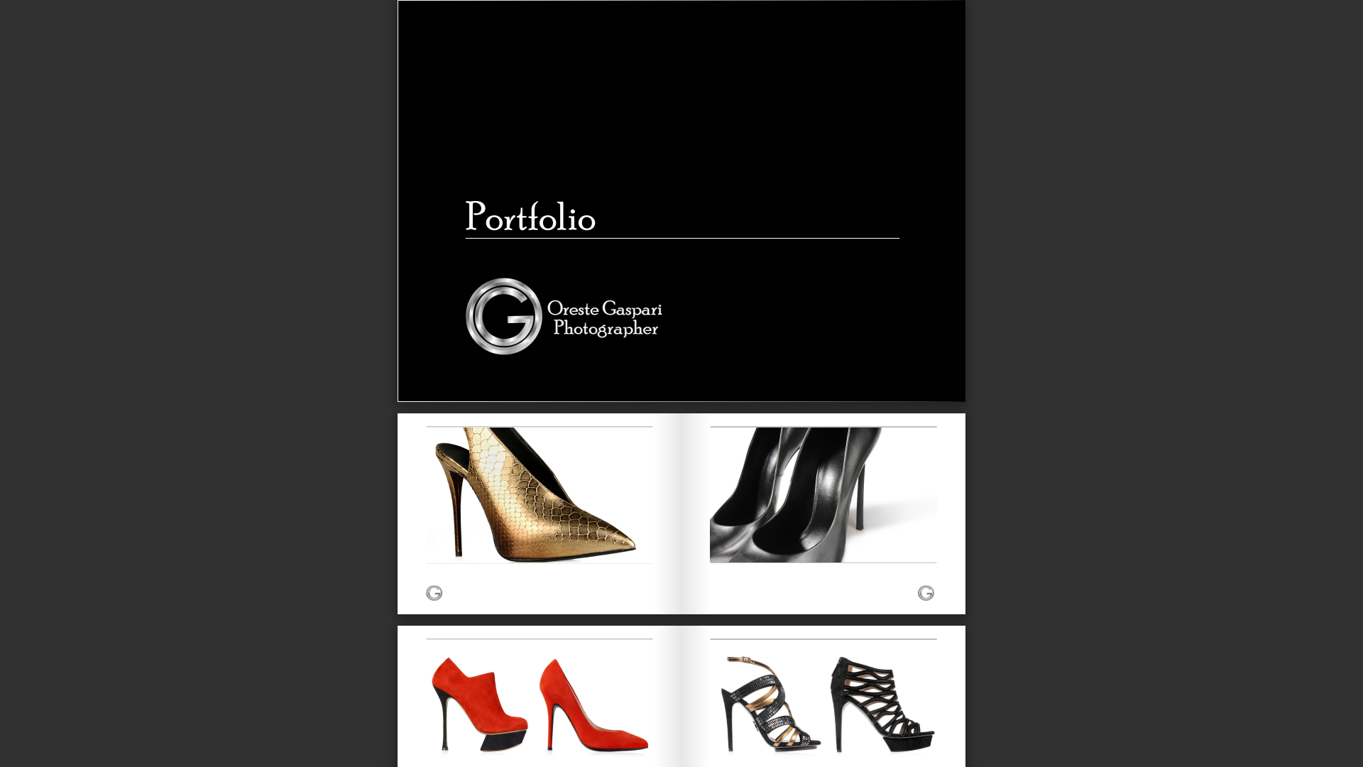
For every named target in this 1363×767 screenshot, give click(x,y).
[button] (707, 740)
